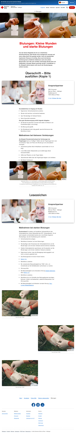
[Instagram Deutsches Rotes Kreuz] (38, 405)
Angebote (43, 7)
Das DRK (63, 7)
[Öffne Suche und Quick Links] (67, 7)
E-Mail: (54, 98)
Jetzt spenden (5, 413)
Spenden (58, 7)
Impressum (40, 420)
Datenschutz (41, 425)
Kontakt (40, 416)
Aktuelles (28, 416)
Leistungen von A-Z (30, 418)
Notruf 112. (24, 259)
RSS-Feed (40, 423)
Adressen (40, 413)
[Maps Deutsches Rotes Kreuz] (42, 405)
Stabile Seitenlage (50, 271)
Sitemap (40, 418)
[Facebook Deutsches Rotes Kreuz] (33, 405)
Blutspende (16, 418)
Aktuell (47, 7)
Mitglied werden (17, 413)
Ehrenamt (16, 416)
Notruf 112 (26, 272)
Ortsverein (52, 7)
